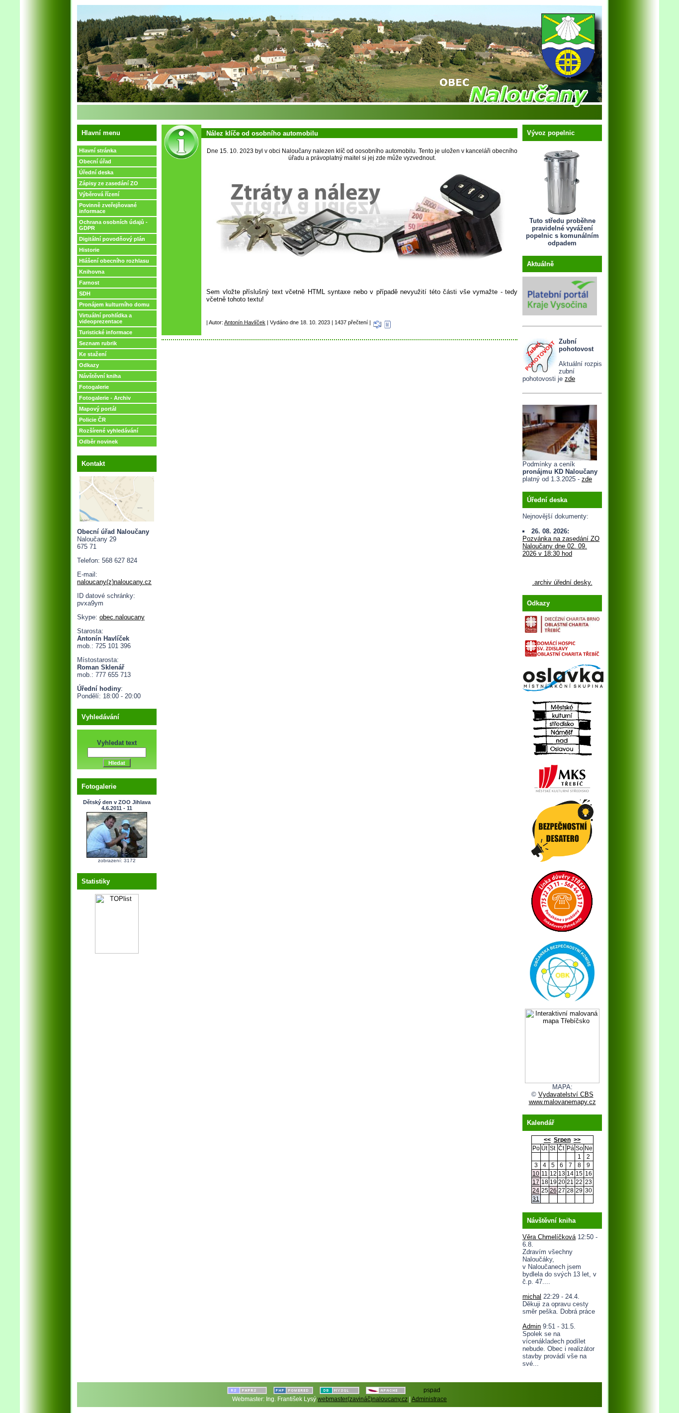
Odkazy (89, 365)
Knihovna (91, 272)
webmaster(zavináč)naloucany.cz (363, 1399)
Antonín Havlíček (244, 322)
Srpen (562, 1139)
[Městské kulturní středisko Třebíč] (562, 775)
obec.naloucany (122, 617)
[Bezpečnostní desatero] (562, 828)
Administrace (429, 1399)
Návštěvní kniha (100, 376)
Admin (531, 1326)
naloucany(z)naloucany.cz (114, 582)
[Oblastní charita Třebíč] (562, 622)
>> (577, 1139)
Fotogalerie (94, 387)
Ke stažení (92, 354)
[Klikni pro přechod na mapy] (117, 497)
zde (570, 378)
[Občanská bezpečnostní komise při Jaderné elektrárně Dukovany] (562, 969)
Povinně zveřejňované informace (108, 208)
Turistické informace (105, 332)
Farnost (89, 283)
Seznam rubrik (98, 343)
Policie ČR (92, 420)
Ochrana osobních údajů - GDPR (113, 225)
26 (553, 1190)
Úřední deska (96, 172)
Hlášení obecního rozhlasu (114, 261)
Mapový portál (97, 409)
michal (531, 1296)
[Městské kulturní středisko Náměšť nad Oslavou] (562, 725)
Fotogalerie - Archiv (105, 398)
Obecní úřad (95, 161)
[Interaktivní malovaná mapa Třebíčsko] (562, 1081)
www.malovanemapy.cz (562, 1102)
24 (535, 1190)
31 (535, 1198)
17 (535, 1182)
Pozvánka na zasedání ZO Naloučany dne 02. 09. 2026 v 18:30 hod (560, 546)
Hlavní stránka (97, 150)
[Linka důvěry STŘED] (562, 899)
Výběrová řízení (99, 194)
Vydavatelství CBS (566, 1094)
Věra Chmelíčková (549, 1237)
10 (535, 1173)
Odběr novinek (98, 442)
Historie (89, 250)
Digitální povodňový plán (112, 239)
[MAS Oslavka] (562, 675)
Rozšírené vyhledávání (108, 431)
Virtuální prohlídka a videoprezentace (105, 318)
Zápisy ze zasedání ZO (108, 183)
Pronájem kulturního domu (114, 304)
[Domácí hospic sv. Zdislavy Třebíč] (562, 646)
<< (547, 1139)
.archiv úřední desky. (562, 582)
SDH (84, 294)
